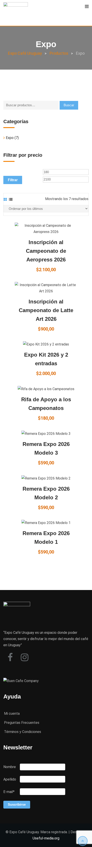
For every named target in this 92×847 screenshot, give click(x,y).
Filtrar (13, 180)
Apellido (9, 779)
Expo (10, 138)
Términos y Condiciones (22, 732)
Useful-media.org (46, 838)
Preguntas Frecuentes (21, 723)
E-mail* (9, 792)
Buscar (69, 105)
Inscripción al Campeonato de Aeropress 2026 (46, 251)
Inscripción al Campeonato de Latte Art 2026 (46, 310)
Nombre (9, 767)
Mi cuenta (12, 713)
